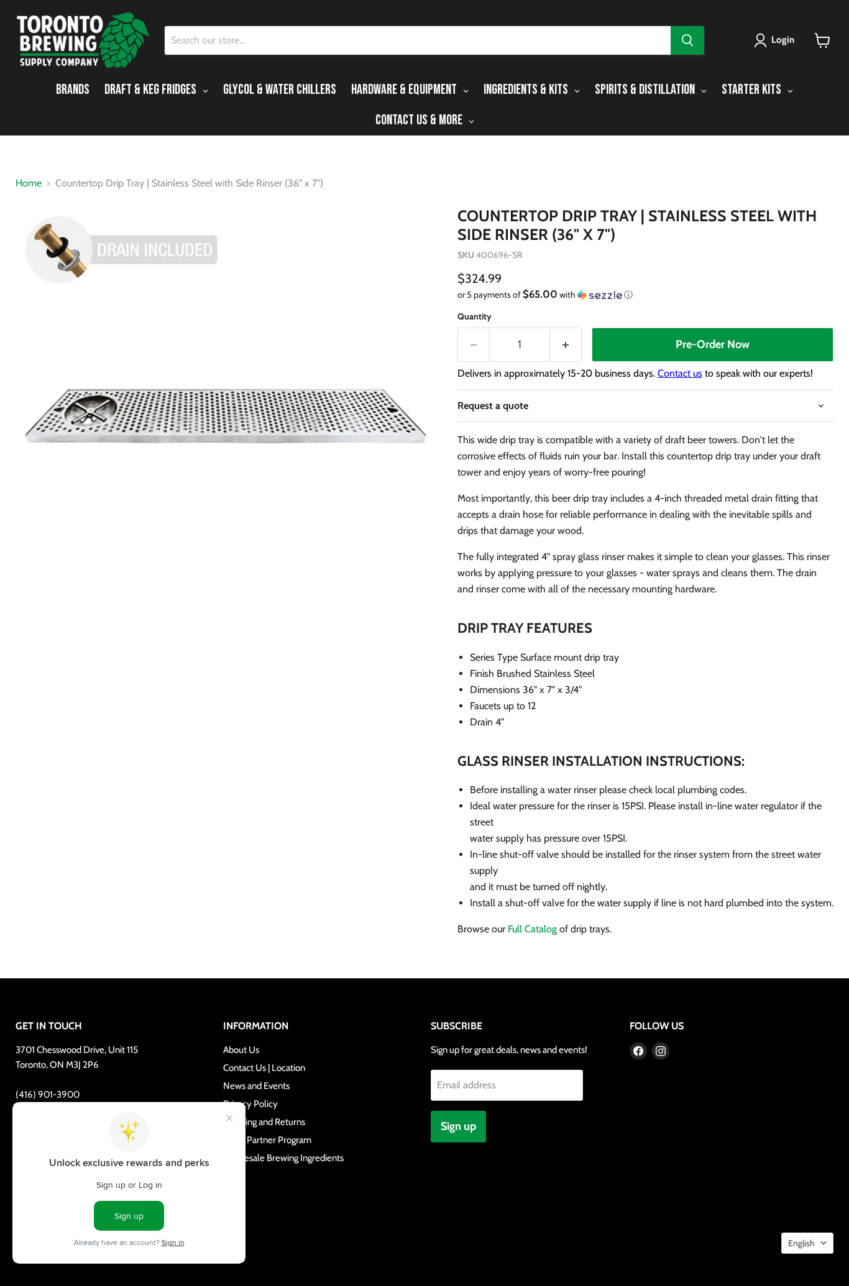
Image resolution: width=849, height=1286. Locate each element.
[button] (776, 40)
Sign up (458, 1126)
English (801, 1243)
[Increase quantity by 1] (566, 345)
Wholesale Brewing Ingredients (283, 1158)
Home (29, 183)
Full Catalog (532, 929)
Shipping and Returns (264, 1122)
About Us (241, 1049)
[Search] (687, 40)
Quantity (474, 316)
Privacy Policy (250, 1103)
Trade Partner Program (267, 1140)
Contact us (680, 373)
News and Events (256, 1085)
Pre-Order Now (713, 344)
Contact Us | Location (264, 1067)
